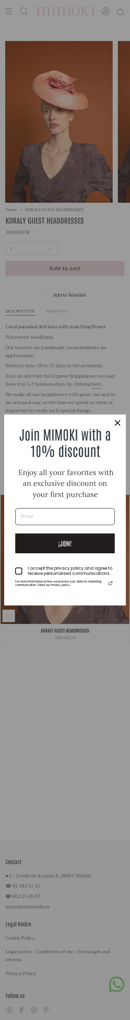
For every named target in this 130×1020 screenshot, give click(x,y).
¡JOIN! (65, 543)
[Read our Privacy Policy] (110, 583)
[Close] (117, 423)
